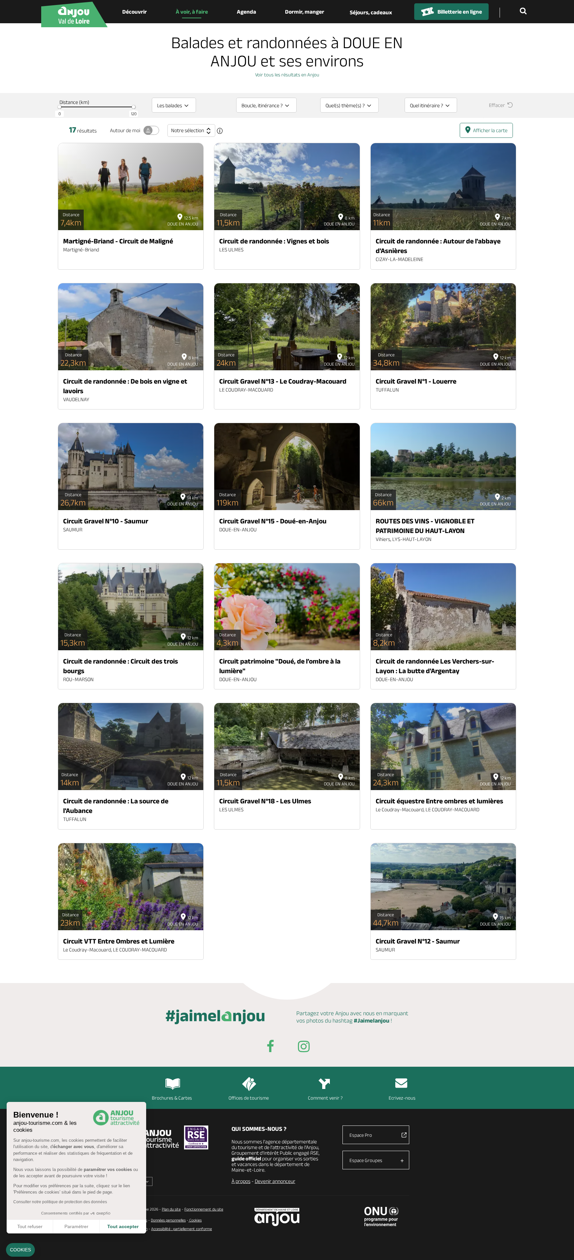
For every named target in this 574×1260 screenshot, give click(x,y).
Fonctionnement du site (203, 1209)
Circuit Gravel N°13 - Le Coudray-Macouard (282, 381)
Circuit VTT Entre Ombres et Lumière (118, 941)
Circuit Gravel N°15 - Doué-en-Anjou (273, 521)
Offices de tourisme (249, 1098)
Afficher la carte (490, 130)
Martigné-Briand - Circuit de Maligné (118, 241)
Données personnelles (168, 1220)
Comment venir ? (325, 1098)
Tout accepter (123, 1226)
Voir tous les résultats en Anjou (287, 74)
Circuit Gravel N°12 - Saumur (418, 941)
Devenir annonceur (275, 1181)
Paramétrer (76, 1226)
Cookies (195, 1220)
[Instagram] (303, 1047)
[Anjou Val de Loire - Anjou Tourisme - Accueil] (74, 14)
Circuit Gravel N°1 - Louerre (416, 381)
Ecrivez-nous (402, 1098)
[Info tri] (220, 131)
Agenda (246, 12)
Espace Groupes (365, 1160)
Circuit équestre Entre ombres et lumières (439, 801)
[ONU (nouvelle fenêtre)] (381, 1216)
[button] (20, 1250)
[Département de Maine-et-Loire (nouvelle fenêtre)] (277, 1217)
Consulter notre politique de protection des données (60, 1202)
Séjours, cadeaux (371, 12)
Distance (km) (74, 102)
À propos (241, 1181)
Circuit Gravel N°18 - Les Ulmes (265, 801)
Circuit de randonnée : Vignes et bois (274, 241)
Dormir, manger (304, 12)
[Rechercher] (524, 11)
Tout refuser (30, 1226)
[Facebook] (270, 1047)
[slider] (59, 107)
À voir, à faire (192, 12)
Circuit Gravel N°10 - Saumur (105, 521)
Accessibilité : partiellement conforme (181, 1228)
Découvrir (134, 12)
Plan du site (171, 1209)
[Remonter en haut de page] (560, 1246)
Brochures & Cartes (172, 1098)
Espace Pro (360, 1135)
